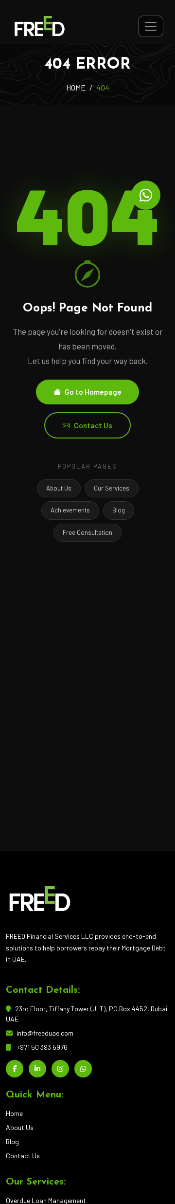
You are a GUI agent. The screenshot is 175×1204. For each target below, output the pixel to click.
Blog (118, 510)
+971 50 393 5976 (42, 1047)
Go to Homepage (93, 391)
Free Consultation (87, 532)
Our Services (111, 488)
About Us (58, 488)
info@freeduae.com (45, 1033)
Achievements (70, 510)
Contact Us (93, 425)
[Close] (155, 1175)
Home (14, 1113)
